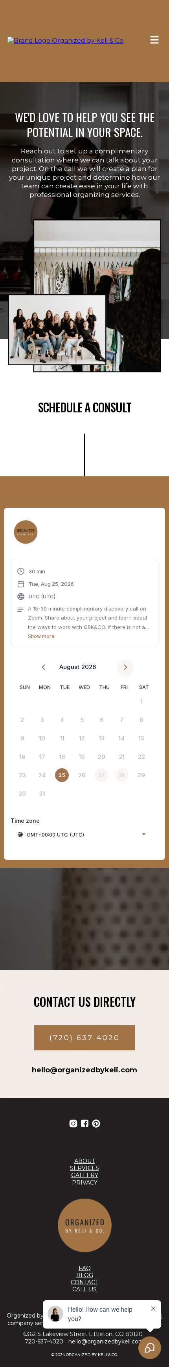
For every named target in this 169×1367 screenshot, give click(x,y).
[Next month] (126, 668)
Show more (41, 636)
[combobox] (81, 834)
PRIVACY (84, 1182)
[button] (154, 41)
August (69, 667)
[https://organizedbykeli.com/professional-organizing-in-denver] (84, 1225)
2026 (88, 667)
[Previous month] (43, 668)
